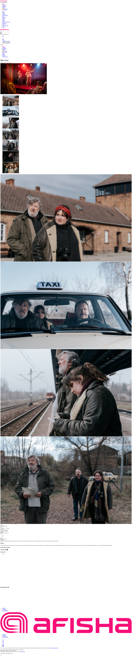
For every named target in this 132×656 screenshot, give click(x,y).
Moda (3, 20)
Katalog (3, 22)
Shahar (3, 13)
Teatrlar (3, 7)
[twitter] (3, 644)
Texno (3, 19)
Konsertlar (4, 5)
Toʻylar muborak (5, 15)
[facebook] (3, 641)
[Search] (6, 2)
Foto (3, 16)
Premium (3, 14)
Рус (1, 2)
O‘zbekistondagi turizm (6, 21)
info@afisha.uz (22, 651)
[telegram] (3, 640)
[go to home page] (3, 1)
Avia (3, 26)
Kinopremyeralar (5, 25)
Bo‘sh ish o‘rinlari (5, 637)
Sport (3, 24)
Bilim (3, 11)
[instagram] (3, 643)
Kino (4, 4)
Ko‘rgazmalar (4, 9)
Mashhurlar (4, 6)
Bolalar (3, 12)
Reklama (3, 608)
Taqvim (3, 27)
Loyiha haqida (4, 636)
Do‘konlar (4, 17)
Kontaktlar (4, 609)
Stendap (3, 18)
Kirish (4, 2)
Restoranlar (5, 51)
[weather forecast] (67, 37)
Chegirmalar (4, 23)
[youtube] (3, 646)
